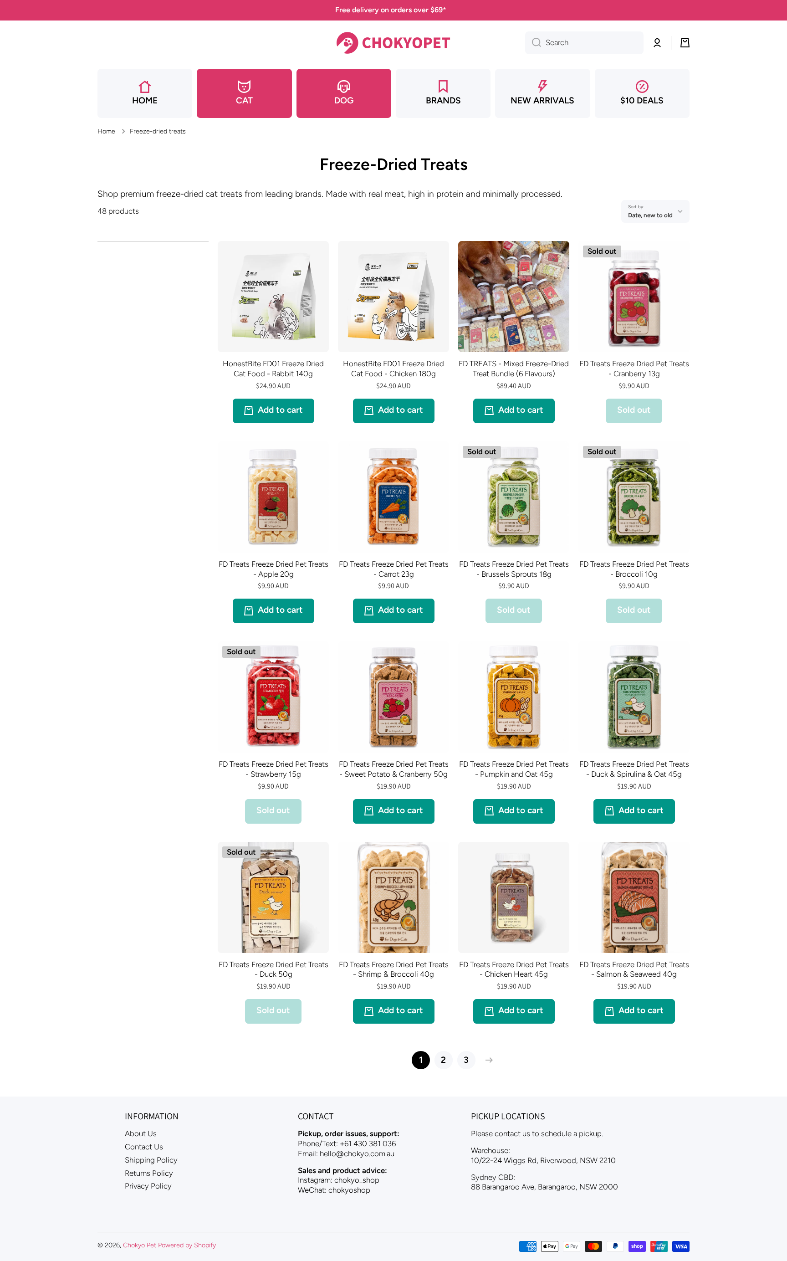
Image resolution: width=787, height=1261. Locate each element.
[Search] (533, 42)
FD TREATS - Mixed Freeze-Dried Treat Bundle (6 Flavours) (514, 368)
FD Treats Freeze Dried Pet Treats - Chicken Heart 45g (514, 969)
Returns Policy (149, 1173)
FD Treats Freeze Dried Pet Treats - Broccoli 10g (634, 569)
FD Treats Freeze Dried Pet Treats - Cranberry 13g (634, 368)
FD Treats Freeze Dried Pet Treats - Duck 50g (273, 969)
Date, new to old (650, 215)
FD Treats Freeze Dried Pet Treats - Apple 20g (273, 569)
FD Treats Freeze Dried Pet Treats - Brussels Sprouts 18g (514, 569)
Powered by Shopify (187, 1245)
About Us (141, 1133)
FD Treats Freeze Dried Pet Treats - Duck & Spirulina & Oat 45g (634, 769)
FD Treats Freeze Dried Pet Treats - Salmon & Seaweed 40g (634, 969)
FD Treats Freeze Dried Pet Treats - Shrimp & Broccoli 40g (394, 969)
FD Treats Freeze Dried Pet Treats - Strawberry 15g (273, 769)
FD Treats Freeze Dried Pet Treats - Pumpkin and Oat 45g (514, 769)
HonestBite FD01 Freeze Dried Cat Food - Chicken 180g (393, 368)
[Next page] (487, 1060)
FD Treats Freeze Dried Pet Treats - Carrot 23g (394, 569)
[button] (685, 42)
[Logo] (393, 43)
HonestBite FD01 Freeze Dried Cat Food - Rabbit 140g (273, 368)
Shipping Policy (151, 1159)
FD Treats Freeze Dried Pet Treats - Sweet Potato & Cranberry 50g (394, 769)
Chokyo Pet (139, 1245)
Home (106, 131)
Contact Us (144, 1146)
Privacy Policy (148, 1185)
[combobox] (584, 42)
